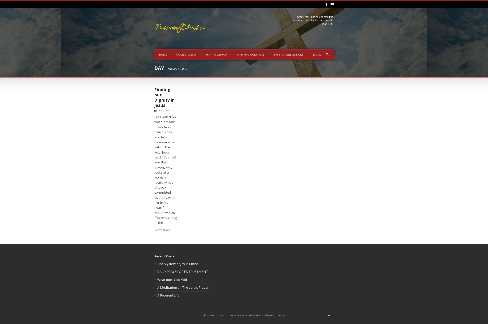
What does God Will (172, 279)
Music (317, 54)
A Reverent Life (168, 295)
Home (163, 54)
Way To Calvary (217, 54)
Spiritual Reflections (289, 54)
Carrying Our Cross (250, 54)
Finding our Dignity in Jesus (164, 97)
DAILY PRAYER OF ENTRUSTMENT (182, 271)
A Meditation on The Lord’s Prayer (183, 287)
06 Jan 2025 (164, 110)
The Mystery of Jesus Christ (177, 264)
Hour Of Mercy (186, 54)
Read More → (164, 230)
